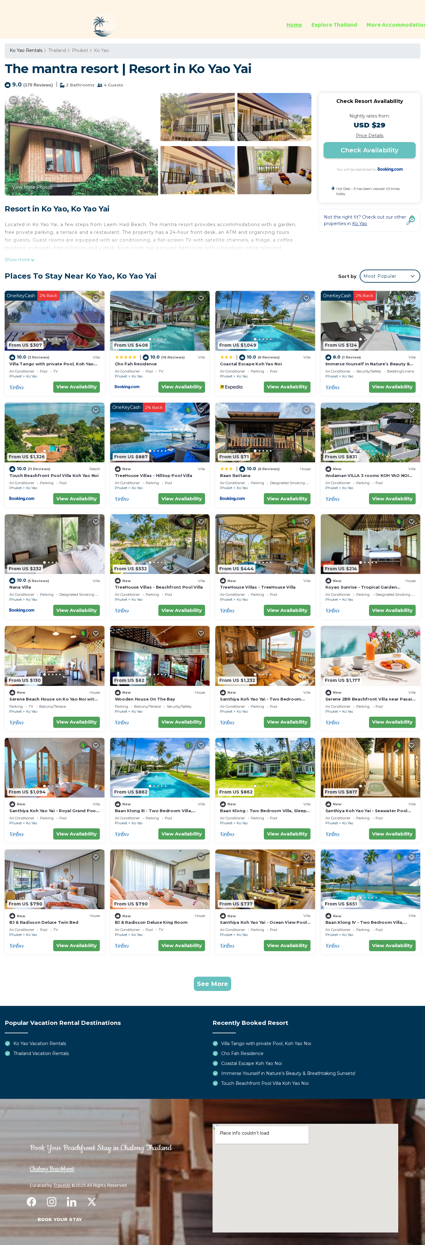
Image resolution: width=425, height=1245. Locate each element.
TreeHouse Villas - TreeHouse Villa (258, 587)
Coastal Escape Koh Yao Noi (251, 363)
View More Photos (32, 187)
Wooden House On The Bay (145, 699)
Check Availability (370, 150)
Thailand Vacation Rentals (41, 1053)
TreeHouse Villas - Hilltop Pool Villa (153, 475)
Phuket (80, 50)
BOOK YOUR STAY (60, 1219)
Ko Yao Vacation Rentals (39, 1043)
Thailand (57, 50)
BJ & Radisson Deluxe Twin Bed (43, 922)
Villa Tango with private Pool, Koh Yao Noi (266, 1043)
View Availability (76, 387)
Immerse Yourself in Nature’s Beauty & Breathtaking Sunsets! (288, 1073)
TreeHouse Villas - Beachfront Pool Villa (159, 587)
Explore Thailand (334, 25)
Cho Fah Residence (136, 363)
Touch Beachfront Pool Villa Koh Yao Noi (54, 475)
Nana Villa (20, 587)
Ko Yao (101, 50)
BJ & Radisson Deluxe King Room (151, 922)
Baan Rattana (235, 475)
